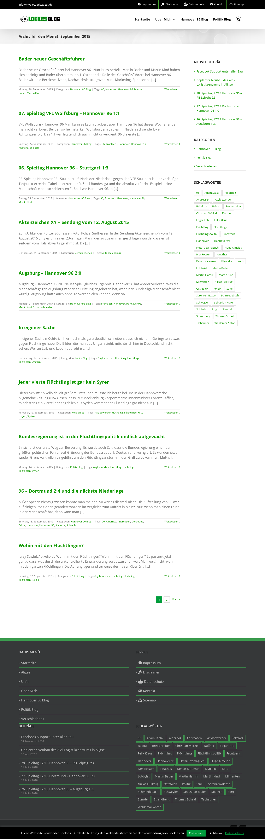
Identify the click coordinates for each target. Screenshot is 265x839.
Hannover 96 (125, 89)
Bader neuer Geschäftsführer (52, 59)
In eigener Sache (37, 327)
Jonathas (222, 254)
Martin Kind (33, 93)
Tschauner (202, 323)
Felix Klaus (220, 220)
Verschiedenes (83, 253)
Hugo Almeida (233, 247)
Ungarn (36, 362)
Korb (240, 261)
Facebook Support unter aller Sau (219, 71)
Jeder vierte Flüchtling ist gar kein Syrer (64, 382)
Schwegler (202, 302)
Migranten (25, 362)
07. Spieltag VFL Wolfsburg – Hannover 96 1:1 (69, 113)
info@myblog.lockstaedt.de (35, 4)
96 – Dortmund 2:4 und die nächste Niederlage (71, 491)
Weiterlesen (171, 89)
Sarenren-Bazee (206, 295)
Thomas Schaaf (225, 316)
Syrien (31, 416)
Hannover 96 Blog (80, 89)
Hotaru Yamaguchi (207, 247)
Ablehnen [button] (216, 833)
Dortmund (137, 521)
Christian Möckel (206, 213)
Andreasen (124, 521)
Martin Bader (220, 268)
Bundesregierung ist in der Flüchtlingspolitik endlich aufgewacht (92, 436)
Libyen (22, 416)
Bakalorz (201, 206)
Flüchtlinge (133, 358)
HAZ (140, 412)
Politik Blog (81, 358)
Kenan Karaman (206, 261)
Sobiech (34, 147)
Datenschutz (234, 833)
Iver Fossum (203, 254)
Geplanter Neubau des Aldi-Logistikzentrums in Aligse (63, 750)
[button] (238, 19)
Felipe (22, 525)
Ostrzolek (202, 288)
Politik (35, 579)
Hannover (111, 89)
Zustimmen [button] (196, 833)
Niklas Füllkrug (223, 282)
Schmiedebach (230, 295)
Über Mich (29, 691)
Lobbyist (201, 268)
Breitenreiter (233, 206)
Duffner (227, 213)
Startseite (28, 663)
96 (102, 89)
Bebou (216, 206)
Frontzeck (111, 144)
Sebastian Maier (224, 302)
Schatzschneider (42, 307)
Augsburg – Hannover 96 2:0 (50, 273)
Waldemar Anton (224, 323)
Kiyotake (23, 147)
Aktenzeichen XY (111, 253)
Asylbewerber (106, 358)
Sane (229, 288)
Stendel (227, 309)
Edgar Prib (202, 220)
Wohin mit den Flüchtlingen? (51, 545)
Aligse (25, 672)
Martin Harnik (204, 275)
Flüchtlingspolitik (206, 234)
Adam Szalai (212, 193)
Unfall (25, 681)
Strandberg (203, 316)
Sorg (214, 309)
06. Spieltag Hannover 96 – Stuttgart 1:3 (63, 167)
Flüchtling (120, 358)
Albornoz (111, 521)
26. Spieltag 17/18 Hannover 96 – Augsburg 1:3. (57, 789)
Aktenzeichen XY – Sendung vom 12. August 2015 (74, 222)
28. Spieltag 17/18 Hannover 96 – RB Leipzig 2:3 (57, 763)
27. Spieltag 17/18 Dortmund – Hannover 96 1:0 (58, 776)
